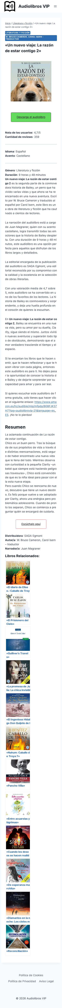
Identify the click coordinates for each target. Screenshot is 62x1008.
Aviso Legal (46, 981)
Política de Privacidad (22, 981)
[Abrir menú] (55, 6)
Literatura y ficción (18, 33)
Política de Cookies (31, 975)
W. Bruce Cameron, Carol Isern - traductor (25, 38)
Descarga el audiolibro (31, 117)
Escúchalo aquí (31, 524)
